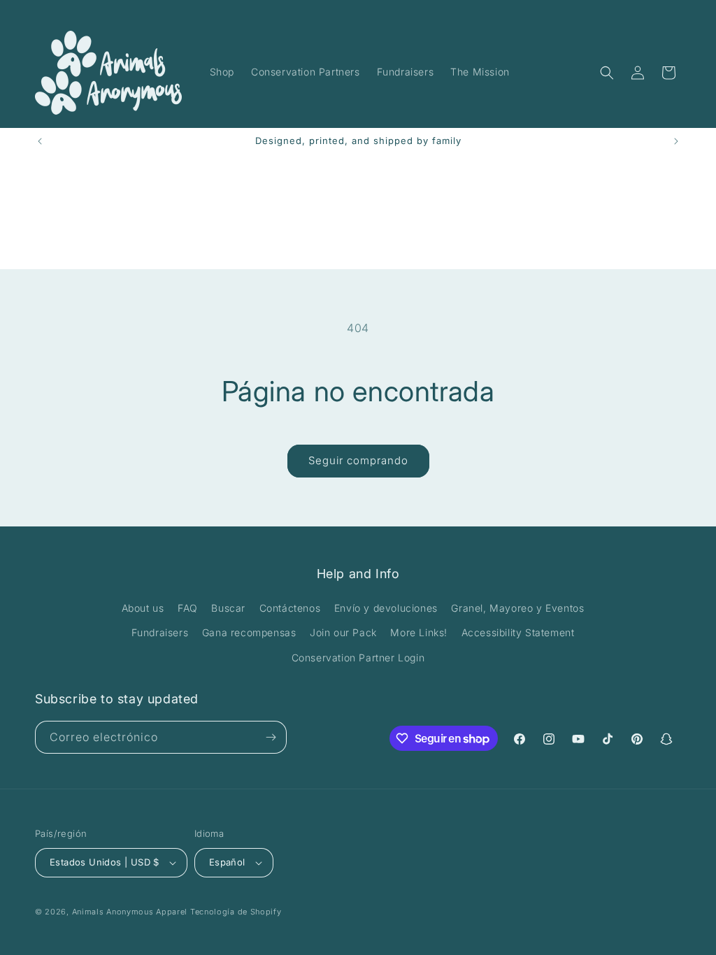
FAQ (188, 608)
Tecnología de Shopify (236, 912)
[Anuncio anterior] (39, 141)
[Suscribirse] (270, 737)
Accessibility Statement (518, 632)
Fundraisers (160, 632)
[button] (607, 72)
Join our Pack (343, 632)
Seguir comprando (358, 460)
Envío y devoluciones (386, 608)
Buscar (228, 608)
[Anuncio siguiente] (676, 141)
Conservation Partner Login (358, 657)
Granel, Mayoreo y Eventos (517, 608)
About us (143, 608)
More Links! (419, 632)
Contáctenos (290, 608)
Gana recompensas (249, 632)
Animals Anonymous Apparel (130, 912)
